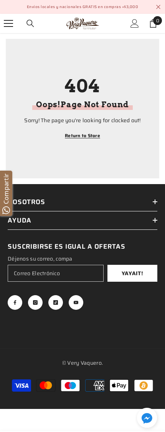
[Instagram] (35, 302)
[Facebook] (15, 302)
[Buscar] (30, 23)
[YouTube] (76, 302)
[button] (147, 418)
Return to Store (82, 135)
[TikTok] (55, 302)
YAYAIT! (133, 273)
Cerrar (158, 7)
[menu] (8, 23)
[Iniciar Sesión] (134, 23)
